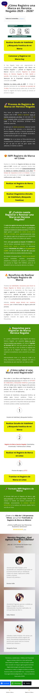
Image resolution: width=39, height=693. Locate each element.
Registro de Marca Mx (13, 660)
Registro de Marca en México (26, 669)
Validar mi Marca (10, 692)
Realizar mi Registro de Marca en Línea (19, 185)
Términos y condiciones (12, 658)
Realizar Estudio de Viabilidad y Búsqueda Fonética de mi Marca (19, 45)
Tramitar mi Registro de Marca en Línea (19, 478)
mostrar (22, 18)
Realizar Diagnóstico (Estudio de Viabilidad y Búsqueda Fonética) (20, 197)
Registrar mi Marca (29, 692)
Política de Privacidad (27, 658)
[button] (4, 3)
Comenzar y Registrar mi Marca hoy (19, 57)
